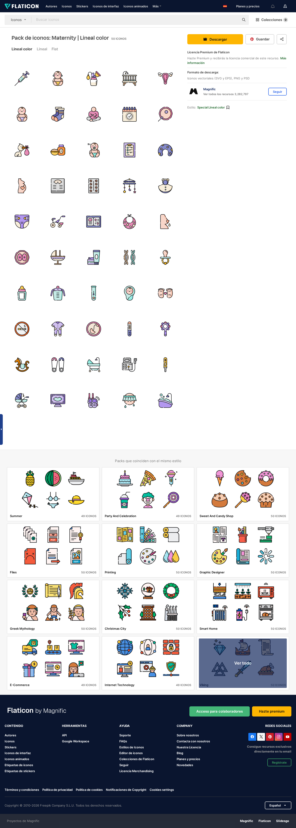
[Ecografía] (129, 365)
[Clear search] (233, 20)
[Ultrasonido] (58, 400)
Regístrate (279, 762)
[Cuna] (129, 78)
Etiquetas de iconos (19, 765)
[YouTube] (287, 737)
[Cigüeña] (22, 150)
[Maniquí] (165, 257)
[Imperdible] (58, 365)
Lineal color (22, 49)
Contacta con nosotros (193, 741)
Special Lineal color (211, 107)
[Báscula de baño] (58, 186)
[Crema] (94, 257)
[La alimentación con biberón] (22, 293)
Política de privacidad (57, 790)
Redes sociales (278, 726)
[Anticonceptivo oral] (94, 186)
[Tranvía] (22, 400)
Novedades (185, 765)
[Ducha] (94, 365)
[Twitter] (261, 737)
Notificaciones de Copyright (126, 790)
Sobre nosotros (188, 735)
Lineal (42, 49)
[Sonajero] (165, 329)
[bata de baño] (165, 186)
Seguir (124, 765)
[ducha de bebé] (129, 400)
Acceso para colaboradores (219, 711)
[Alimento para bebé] (58, 150)
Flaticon (265, 821)
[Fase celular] (22, 257)
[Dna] (129, 257)
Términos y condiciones (22, 790)
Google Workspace (75, 741)
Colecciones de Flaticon (136, 759)
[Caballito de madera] (22, 365)
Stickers (82, 6)
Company (184, 726)
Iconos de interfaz (106, 6)
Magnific (246, 821)
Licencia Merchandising (136, 771)
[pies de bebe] (165, 293)
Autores (51, 6)
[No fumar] (22, 329)
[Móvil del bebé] (129, 186)
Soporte (125, 735)
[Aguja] (22, 78)
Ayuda (124, 726)
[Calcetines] (58, 114)
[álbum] (94, 222)
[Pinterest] (270, 737)
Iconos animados (135, 6)
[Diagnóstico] (129, 150)
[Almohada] (165, 150)
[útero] (165, 78)
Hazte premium (271, 711)
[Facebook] (252, 737)
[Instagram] (279, 737)
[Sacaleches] (94, 78)
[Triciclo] (58, 222)
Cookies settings (162, 790)
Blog (180, 753)
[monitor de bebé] (94, 400)
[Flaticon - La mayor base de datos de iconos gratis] (22, 6)
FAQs (123, 741)
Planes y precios (247, 6)
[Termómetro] (165, 365)
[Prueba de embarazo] (129, 329)
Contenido (14, 726)
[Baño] (165, 400)
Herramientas (74, 726)
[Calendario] (129, 114)
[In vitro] (94, 293)
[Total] (58, 329)
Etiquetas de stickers (20, 771)
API (64, 735)
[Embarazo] (22, 186)
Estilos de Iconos (131, 747)
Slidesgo (282, 821)
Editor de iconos (131, 753)
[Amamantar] (165, 222)
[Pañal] (22, 222)
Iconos (67, 6)
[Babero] (129, 222)
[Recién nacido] (58, 78)
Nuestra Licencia (189, 747)
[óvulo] (165, 114)
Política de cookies (89, 790)
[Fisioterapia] (94, 114)
